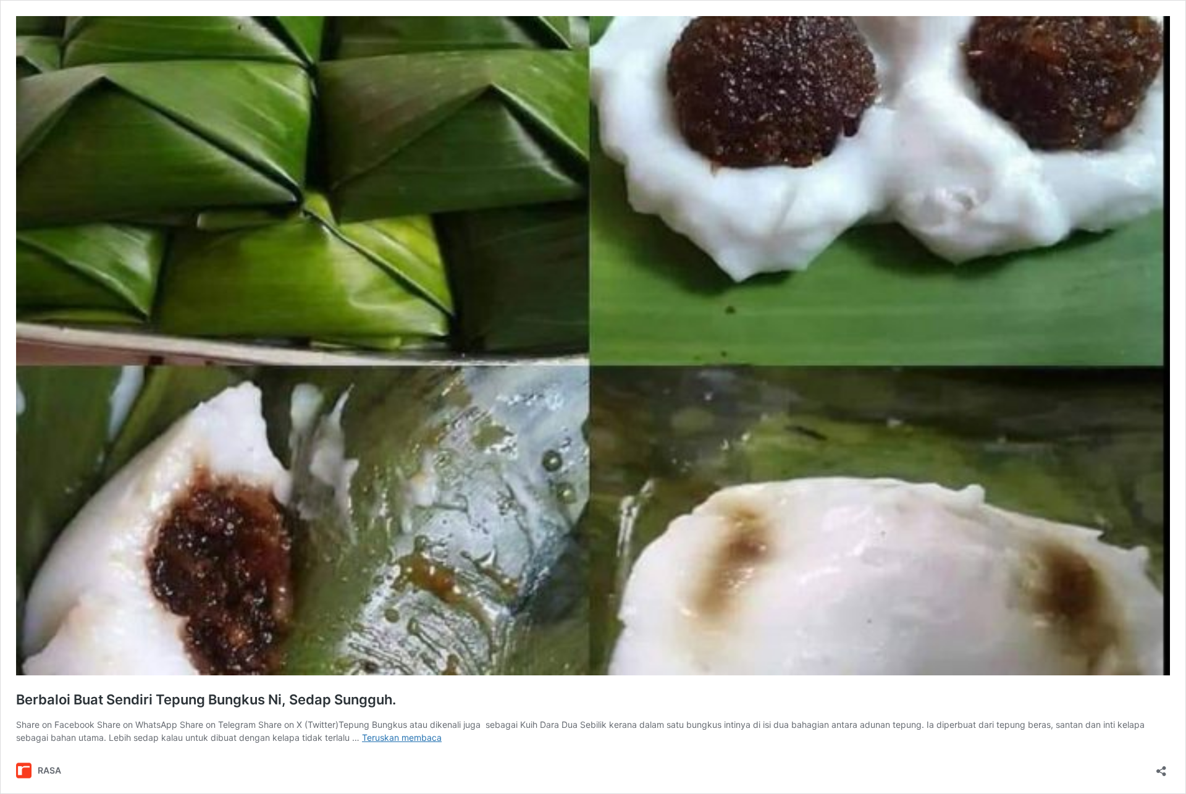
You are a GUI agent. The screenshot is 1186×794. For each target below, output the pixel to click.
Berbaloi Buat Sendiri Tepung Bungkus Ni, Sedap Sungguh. (206, 699)
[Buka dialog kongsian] (1161, 767)
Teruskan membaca (402, 737)
